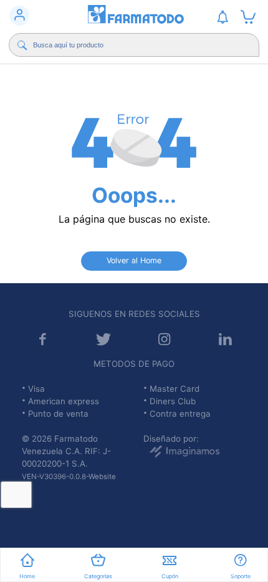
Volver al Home (134, 260)
